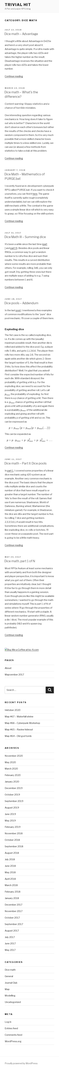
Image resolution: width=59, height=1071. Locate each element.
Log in (8, 1021)
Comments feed (13, 1034)
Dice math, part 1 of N (19, 561)
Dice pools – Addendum (21, 303)
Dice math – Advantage (21, 34)
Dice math (10, 969)
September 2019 (14, 801)
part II (13, 248)
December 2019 (13, 788)
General (9, 976)
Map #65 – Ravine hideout (19, 729)
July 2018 (10, 859)
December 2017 (13, 904)
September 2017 (14, 924)
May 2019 (10, 820)
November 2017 (13, 911)
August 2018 (12, 853)
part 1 (10, 470)
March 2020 (11, 768)
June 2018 (10, 865)
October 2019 (12, 794)
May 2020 (10, 762)
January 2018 (12, 898)
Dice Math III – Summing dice (25, 237)
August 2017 (12, 930)
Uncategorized (13, 1002)
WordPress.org (13, 1041)
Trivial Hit (18, 4)
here (35, 193)
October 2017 (12, 917)
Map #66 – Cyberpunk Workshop (22, 723)
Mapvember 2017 (14, 674)
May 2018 (10, 872)
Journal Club (11, 982)
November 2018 (14, 833)
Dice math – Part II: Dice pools (25, 463)
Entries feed (11, 1028)
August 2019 (12, 807)
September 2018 (14, 846)
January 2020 (12, 781)
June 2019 (10, 814)
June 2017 (10, 943)
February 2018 (12, 891)
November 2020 (14, 755)
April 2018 (10, 878)
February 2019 (12, 827)
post (18, 310)
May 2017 (10, 950)
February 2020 (13, 775)
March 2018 (11, 885)
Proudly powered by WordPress (21, 1063)
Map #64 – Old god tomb (18, 736)
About (8, 668)
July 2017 (10, 937)
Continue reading (14, 76)
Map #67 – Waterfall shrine (19, 716)
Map (7, 989)
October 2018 (12, 840)
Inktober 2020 (12, 710)
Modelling (10, 995)
